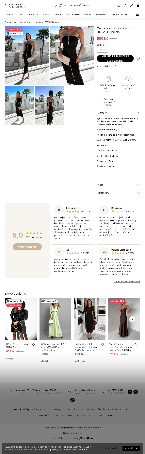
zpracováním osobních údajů (104, 249)
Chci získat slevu (93, 243)
